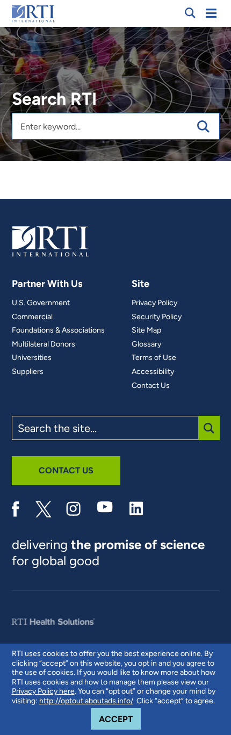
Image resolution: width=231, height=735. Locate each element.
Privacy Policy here (43, 691)
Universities (32, 358)
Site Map (146, 330)
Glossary (146, 344)
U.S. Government (41, 303)
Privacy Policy (154, 303)
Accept (120, 719)
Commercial (32, 317)
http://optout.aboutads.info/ (86, 700)
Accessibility (153, 372)
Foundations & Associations (58, 330)
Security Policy (157, 317)
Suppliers (28, 372)
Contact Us (151, 386)
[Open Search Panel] (190, 13)
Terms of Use (154, 358)
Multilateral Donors (43, 344)
